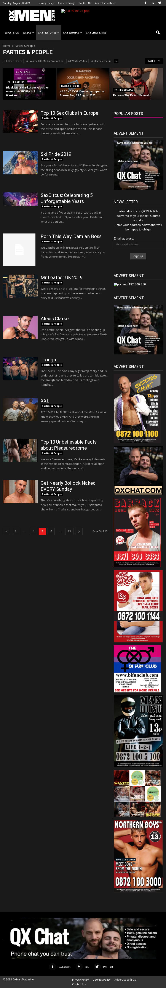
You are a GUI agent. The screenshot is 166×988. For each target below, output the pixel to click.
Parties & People (17, 82)
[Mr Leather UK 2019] (20, 286)
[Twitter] (159, 3)
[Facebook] (145, 3)
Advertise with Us (105, 3)
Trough (48, 359)
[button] (158, 32)
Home (7, 46)
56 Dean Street (13, 61)
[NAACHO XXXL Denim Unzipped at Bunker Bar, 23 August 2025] (83, 84)
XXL (45, 401)
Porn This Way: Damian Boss (71, 236)
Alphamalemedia (101, 61)
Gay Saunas (71, 32)
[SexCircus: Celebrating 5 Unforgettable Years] (20, 199)
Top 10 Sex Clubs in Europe (69, 113)
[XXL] (20, 409)
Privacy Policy (46, 3)
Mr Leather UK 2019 (62, 277)
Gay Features (47, 32)
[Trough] (20, 368)
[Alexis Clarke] (20, 327)
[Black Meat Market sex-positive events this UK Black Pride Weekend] (29, 84)
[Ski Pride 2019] (20, 162)
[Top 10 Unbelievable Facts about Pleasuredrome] (20, 450)
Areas (27, 32)
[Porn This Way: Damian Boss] (19, 249)
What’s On (12, 32)
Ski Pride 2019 (56, 154)
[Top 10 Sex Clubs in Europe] (20, 121)
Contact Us (85, 3)
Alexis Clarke (55, 318)
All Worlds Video (77, 61)
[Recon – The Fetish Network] (136, 84)
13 (69, 531)
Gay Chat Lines (96, 32)
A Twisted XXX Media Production (45, 61)
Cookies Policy (66, 3)
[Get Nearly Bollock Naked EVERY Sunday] (20, 491)
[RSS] (152, 3)
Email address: (124, 238)
